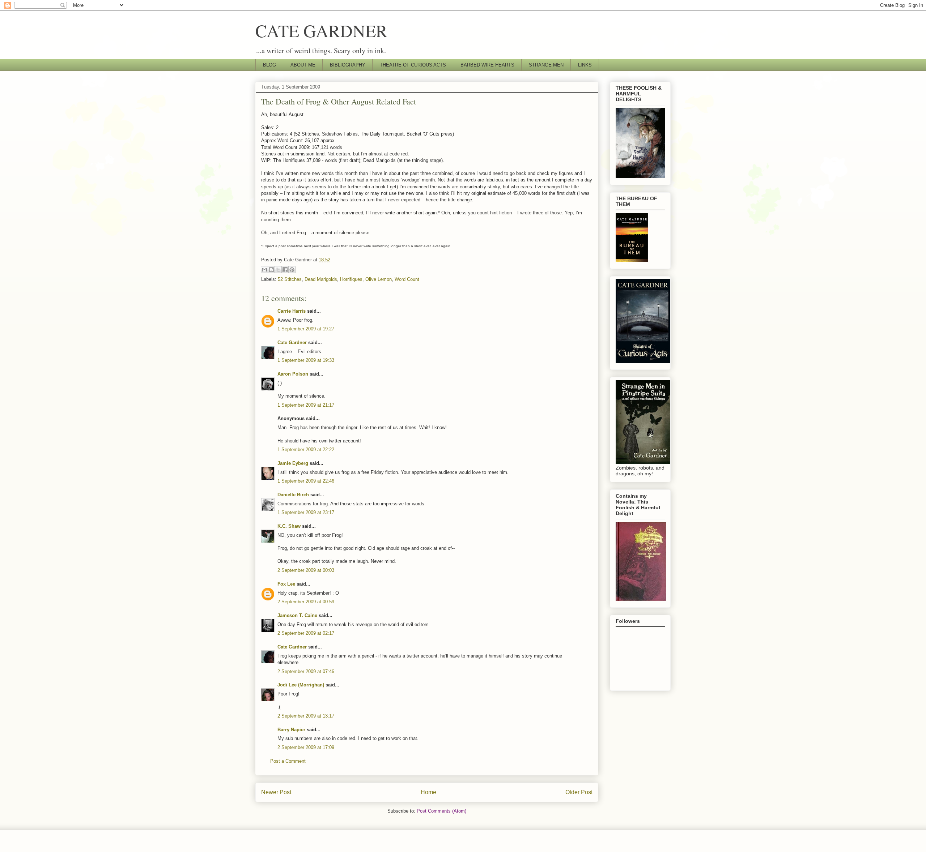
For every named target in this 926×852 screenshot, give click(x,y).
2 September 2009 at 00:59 (305, 601)
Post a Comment (288, 761)
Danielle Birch (293, 494)
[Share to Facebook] (285, 269)
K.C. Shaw (289, 526)
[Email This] (264, 269)
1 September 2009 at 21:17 (305, 405)
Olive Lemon (378, 279)
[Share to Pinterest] (292, 269)
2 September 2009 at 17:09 (305, 747)
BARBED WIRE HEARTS (487, 65)
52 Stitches (290, 279)
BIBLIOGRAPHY (347, 65)
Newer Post (276, 792)
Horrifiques (351, 279)
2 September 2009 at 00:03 (305, 570)
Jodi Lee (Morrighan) (300, 685)
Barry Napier (291, 729)
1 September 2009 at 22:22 (305, 449)
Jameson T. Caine (297, 615)
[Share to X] (278, 269)
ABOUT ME (302, 65)
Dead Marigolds (321, 279)
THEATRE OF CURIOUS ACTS (413, 65)
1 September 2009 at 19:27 (305, 328)
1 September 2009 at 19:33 (305, 360)
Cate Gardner (292, 342)
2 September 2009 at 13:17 (305, 716)
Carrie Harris (291, 311)
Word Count (407, 279)
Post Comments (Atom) (441, 811)
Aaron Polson (292, 374)
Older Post (578, 792)
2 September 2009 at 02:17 (305, 633)
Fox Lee (286, 584)
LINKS (585, 65)
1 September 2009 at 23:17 (305, 512)
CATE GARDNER (321, 30)
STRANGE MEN (546, 65)
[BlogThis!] (271, 269)
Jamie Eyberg (292, 463)
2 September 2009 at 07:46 (305, 671)
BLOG (269, 65)
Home (428, 792)
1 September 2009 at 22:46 (305, 481)
